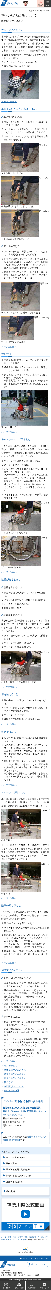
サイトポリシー (43, 1258)
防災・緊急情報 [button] (40, 5)
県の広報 (10, 1191)
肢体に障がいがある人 (15, 1070)
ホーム (3, 1237)
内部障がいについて (14, 1086)
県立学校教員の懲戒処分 (18, 1169)
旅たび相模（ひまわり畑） (19, 1175)
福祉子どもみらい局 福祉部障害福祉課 (22, 1108)
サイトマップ (27, 1258)
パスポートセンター (15, 1157)
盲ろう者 (8, 1082)
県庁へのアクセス (38, 1264)
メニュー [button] (47, 5)
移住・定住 (11, 1163)
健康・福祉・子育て (15, 1237)
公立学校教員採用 (14, 1181)
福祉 (26, 1237)
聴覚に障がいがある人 (15, 1074)
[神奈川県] (7, 1264)
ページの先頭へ (9, 101)
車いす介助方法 (11, 1090)
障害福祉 (33, 1237)
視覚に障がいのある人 (15, 1078)
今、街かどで (10, 1066)
